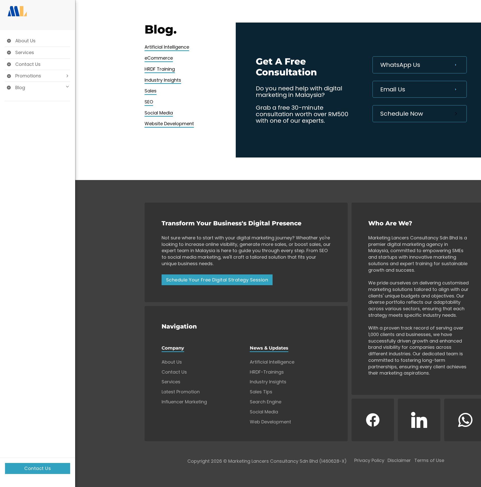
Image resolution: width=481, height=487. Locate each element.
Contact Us (37, 468)
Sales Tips (261, 391)
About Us (172, 362)
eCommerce (159, 58)
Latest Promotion (181, 391)
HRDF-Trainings (267, 372)
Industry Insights (163, 80)
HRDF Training (160, 69)
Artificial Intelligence (167, 47)
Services (171, 381)
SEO (149, 102)
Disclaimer (399, 460)
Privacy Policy (369, 460)
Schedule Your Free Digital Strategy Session (217, 280)
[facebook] (372, 420)
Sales (151, 91)
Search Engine (265, 401)
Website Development (169, 123)
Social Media (159, 113)
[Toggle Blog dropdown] (37, 87)
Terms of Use (429, 460)
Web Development (270, 421)
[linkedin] (419, 420)
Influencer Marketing (184, 401)
